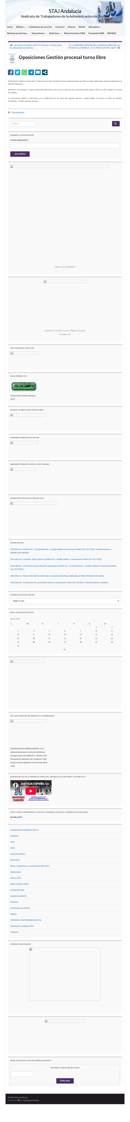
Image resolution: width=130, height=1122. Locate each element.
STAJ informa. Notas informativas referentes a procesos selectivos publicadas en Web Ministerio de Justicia (57, 576)
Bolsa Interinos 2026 (74, 33)
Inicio (10, 27)
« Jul (64, 650)
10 (18, 635)
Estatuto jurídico (17, 854)
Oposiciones (38, 33)
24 (18, 642)
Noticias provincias (17, 33)
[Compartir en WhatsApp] (24, 72)
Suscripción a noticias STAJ (21, 926)
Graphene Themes (31, 1100)
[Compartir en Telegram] (31, 72)
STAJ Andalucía (65, 11)
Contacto (60, 27)
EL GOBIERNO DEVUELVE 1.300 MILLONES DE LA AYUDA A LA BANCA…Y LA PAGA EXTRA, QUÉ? (94, 46)
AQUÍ (19, 817)
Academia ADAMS (18, 896)
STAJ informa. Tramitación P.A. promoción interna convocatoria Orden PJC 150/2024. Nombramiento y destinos (59, 582)
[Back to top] (123, 1115)
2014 (12, 842)
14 (81, 635)
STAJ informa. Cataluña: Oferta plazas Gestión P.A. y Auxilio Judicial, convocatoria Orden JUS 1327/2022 (56, 559)
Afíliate (20, 27)
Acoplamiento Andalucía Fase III (24, 830)
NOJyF (82, 27)
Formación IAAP (96, 33)
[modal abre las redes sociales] (45, 72)
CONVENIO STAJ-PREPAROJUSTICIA (25, 920)
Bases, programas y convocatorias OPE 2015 (29, 866)
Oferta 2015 (15, 878)
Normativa (94, 27)
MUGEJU (111, 33)
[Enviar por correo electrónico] (38, 72)
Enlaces (71, 27)
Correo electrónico (19, 140)
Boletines (54, 33)
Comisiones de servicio (40, 27)
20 (65, 639)
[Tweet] (17, 72)
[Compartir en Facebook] (10, 72)
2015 (12, 848)
